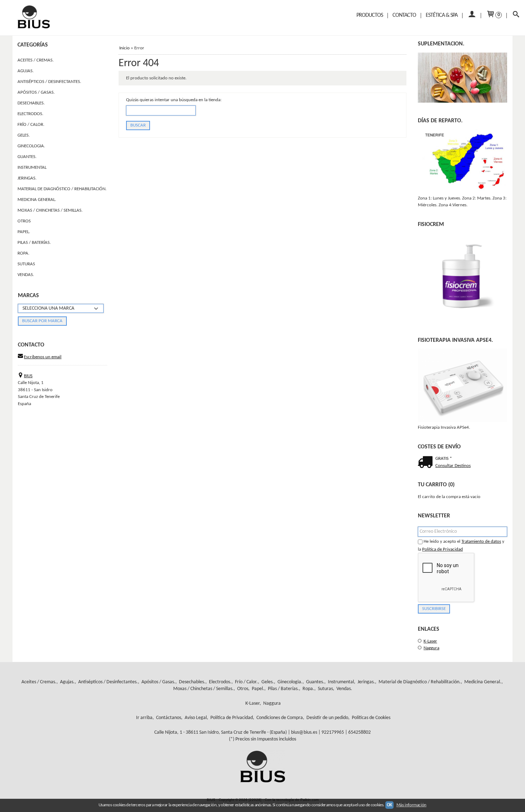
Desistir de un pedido (327, 717)
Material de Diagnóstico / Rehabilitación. (62, 189)
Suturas (26, 264)
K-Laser (430, 641)
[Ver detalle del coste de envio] (426, 463)
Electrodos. (30, 114)
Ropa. (23, 253)
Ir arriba (144, 717)
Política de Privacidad (442, 549)
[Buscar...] (516, 15)
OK (389, 805)
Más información (411, 805)
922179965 (332, 732)
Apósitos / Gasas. (36, 92)
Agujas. (26, 71)
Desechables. (31, 103)
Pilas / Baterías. (34, 242)
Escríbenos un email (42, 357)
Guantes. (27, 156)
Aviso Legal (196, 717)
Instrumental (32, 167)
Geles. (24, 135)
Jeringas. (27, 178)
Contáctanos (168, 717)
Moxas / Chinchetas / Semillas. (50, 210)
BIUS (28, 376)
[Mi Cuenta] (471, 15)
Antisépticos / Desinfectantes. (49, 81)
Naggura (431, 648)
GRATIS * (443, 458)
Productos (369, 15)
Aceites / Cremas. (36, 60)
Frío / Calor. (31, 124)
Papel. (24, 232)
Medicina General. (37, 199)
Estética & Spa (442, 15)
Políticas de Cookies (371, 717)
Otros (24, 221)
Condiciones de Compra (279, 717)
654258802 (359, 732)
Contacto (404, 15)
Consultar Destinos (453, 465)
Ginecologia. (31, 146)
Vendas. (26, 274)
